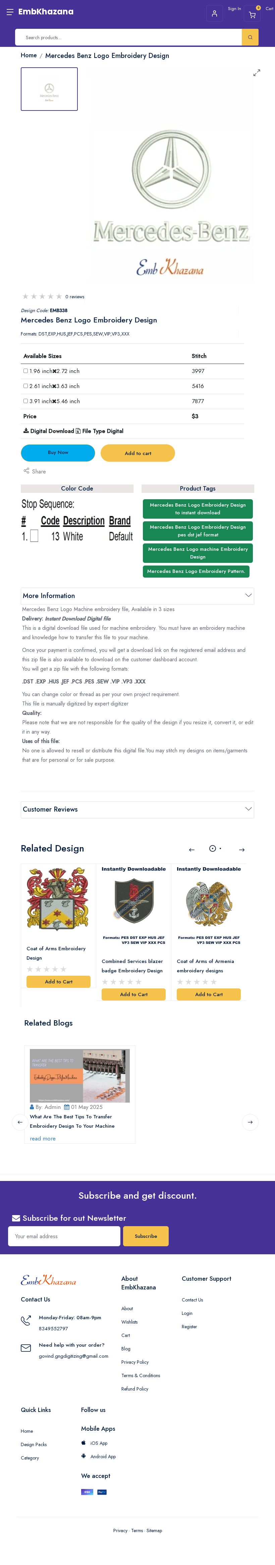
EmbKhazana (46, 11)
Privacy (120, 1530)
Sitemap (154, 1530)
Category (30, 1458)
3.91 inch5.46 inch (55, 401)
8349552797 (53, 1328)
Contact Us (192, 1299)
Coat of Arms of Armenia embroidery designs (205, 966)
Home (27, 1431)
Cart (125, 1335)
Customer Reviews (50, 809)
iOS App (98, 1443)
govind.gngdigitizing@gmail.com (73, 1356)
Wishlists (129, 1322)
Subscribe (146, 1236)
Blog (125, 1348)
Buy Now (58, 452)
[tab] (49, 89)
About (127, 1308)
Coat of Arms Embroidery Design (56, 953)
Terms (137, 1530)
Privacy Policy (135, 1362)
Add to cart (138, 453)
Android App (102, 1456)
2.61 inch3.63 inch (54, 386)
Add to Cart (58, 981)
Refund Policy (134, 1389)
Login (187, 1313)
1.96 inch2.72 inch (54, 371)
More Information (49, 596)
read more (43, 1138)
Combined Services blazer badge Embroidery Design (132, 966)
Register (189, 1326)
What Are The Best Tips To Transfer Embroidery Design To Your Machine (72, 1121)
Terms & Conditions (140, 1375)
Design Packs (34, 1444)
